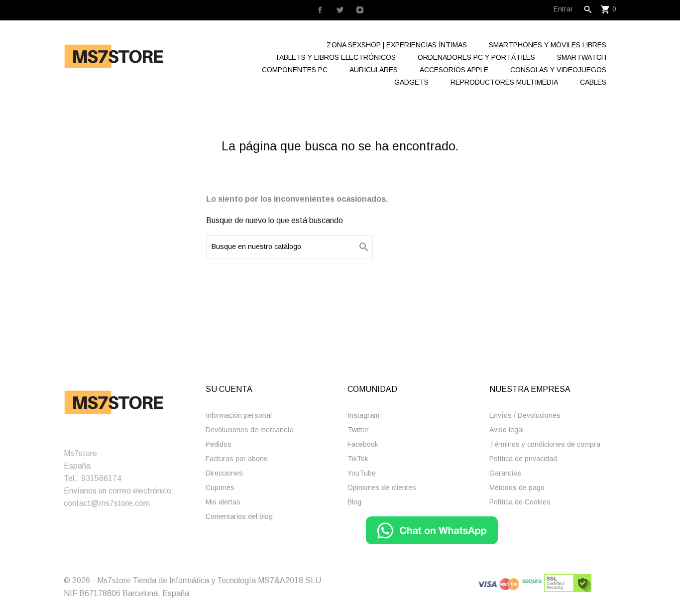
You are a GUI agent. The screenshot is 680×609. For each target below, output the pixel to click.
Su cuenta (229, 389)
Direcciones (224, 473)
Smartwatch (581, 57)
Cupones (220, 487)
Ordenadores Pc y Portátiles (476, 57)
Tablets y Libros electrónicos (335, 57)
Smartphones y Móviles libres (547, 45)
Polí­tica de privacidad (523, 459)
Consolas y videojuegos (558, 70)
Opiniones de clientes (381, 487)
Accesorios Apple (454, 70)
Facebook (362, 444)
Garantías (505, 473)
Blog (354, 502)
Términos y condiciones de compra (544, 444)
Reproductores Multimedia (504, 82)
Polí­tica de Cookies (520, 502)
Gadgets (411, 82)
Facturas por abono (237, 459)
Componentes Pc (295, 70)
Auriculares (373, 70)
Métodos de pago (517, 487)
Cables (593, 82)
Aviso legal (506, 430)
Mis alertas (223, 502)
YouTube (361, 473)
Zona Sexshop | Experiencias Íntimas (397, 45)
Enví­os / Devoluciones (525, 415)
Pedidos (218, 444)
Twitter (358, 430)
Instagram (363, 415)
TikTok (357, 459)
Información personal (239, 415)
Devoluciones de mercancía (250, 430)
